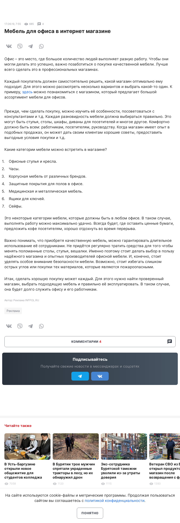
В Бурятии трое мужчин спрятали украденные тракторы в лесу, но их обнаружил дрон (74, 470)
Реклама (13, 311)
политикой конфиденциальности (114, 500)
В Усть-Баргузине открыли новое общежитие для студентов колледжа (23, 470)
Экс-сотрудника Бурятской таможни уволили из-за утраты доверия (120, 470)
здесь (27, 92)
